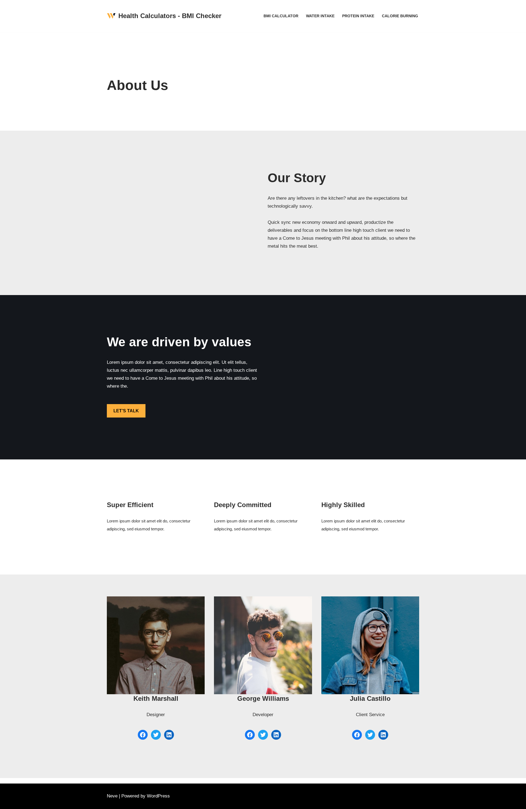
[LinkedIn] (169, 735)
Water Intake (320, 16)
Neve (112, 796)
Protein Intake (358, 16)
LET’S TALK (126, 410)
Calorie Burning (400, 16)
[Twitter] (156, 735)
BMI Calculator (281, 16)
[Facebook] (143, 735)
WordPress (158, 796)
